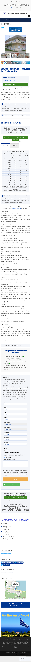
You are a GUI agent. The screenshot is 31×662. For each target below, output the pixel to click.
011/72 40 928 (6, 532)
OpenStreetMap (19, 598)
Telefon (5, 417)
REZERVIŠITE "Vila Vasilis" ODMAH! (15, 498)
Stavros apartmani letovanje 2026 (18, 13)
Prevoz (5, 448)
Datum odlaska (7, 427)
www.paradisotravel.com (24, 5)
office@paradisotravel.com (24, 4)
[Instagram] (19, 1)
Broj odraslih (6, 437)
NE (10, 457)
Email (5, 412)
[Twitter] (14, 1)
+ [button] (6, 582)
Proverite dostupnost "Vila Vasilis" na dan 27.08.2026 (16, 138)
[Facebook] (11, 1)
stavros (2, 19)
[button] (28, 37)
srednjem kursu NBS (16, 208)
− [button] (6, 585)
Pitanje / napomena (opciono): (9, 459)
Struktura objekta (7, 432)
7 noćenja (15, 145)
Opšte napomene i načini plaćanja (13, 345)
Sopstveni (15, 450)
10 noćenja (5, 145)
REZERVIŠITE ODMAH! (11, 84)
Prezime (5, 407)
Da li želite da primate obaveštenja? (11, 452)
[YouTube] (16, 1)
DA (6, 457)
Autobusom (8, 450)
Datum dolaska (7, 422)
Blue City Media (27, 654)
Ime (4, 402)
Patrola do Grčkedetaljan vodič (15, 605)
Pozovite (12, 484)
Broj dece (6, 442)
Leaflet (10, 598)
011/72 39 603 (6, 534)
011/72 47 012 (6, 531)
